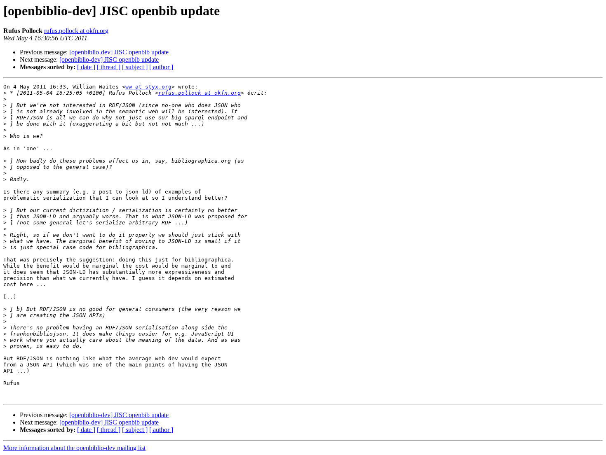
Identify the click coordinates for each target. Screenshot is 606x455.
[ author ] (161, 66)
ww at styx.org (148, 87)
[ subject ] (135, 66)
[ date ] (86, 66)
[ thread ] (108, 66)
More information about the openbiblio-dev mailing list (74, 447)
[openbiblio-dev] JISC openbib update (119, 52)
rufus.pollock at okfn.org (76, 30)
